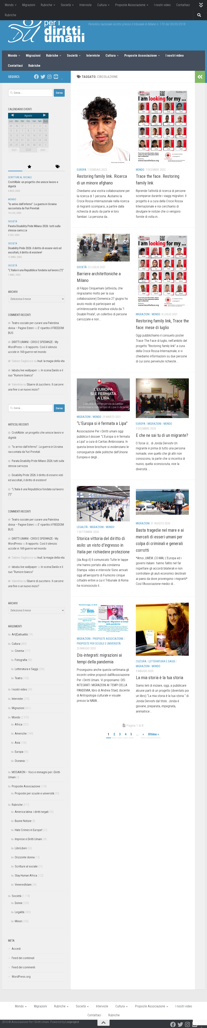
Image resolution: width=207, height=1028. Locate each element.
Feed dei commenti (23, 967)
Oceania (20, 761)
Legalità (82, 527)
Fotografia (21, 660)
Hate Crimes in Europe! (28, 830)
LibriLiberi (21, 848)
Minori (18, 921)
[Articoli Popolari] (29, 167)
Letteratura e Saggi (162, 661)
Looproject (72, 1022)
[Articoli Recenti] (15, 167)
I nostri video (162, 5)
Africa (18, 724)
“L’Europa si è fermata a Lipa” (102, 423)
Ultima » (153, 734)
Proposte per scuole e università (99, 643)
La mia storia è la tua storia (159, 677)
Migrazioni (28, 5)
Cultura (102, 5)
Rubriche (46, 5)
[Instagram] (49, 76)
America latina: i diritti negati (32, 812)
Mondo (9, 5)
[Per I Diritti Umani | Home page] (46, 30)
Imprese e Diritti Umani (28, 839)
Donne (18, 903)
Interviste (85, 5)
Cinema (19, 651)
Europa (81, 169)
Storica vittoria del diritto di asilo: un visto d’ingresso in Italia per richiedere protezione (103, 545)
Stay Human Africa (26, 875)
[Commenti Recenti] (43, 167)
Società (66, 5)
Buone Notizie (23, 821)
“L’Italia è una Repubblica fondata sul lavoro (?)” (36, 270)
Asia (17, 742)
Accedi (16, 949)
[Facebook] (36, 76)
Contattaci (183, 5)
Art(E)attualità (20, 634)
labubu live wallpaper (24, 370)
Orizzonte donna (25, 857)
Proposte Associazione (130, 5)
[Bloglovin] (62, 76)
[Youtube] (55, 76)
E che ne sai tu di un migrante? (162, 435)
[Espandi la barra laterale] (200, 77)
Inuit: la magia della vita (50, 361)
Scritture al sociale (20, 177)
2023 (14, 149)
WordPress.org (21, 976)
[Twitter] (42, 76)
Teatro (18, 678)
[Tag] (58, 167)
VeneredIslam (23, 884)
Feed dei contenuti (23, 958)
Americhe (21, 733)
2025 (42, 149)
